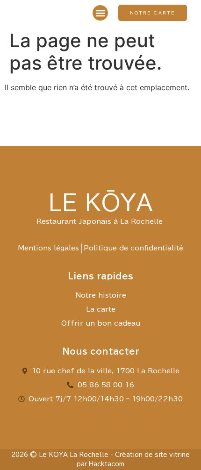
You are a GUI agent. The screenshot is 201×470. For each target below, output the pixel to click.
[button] (100, 13)
